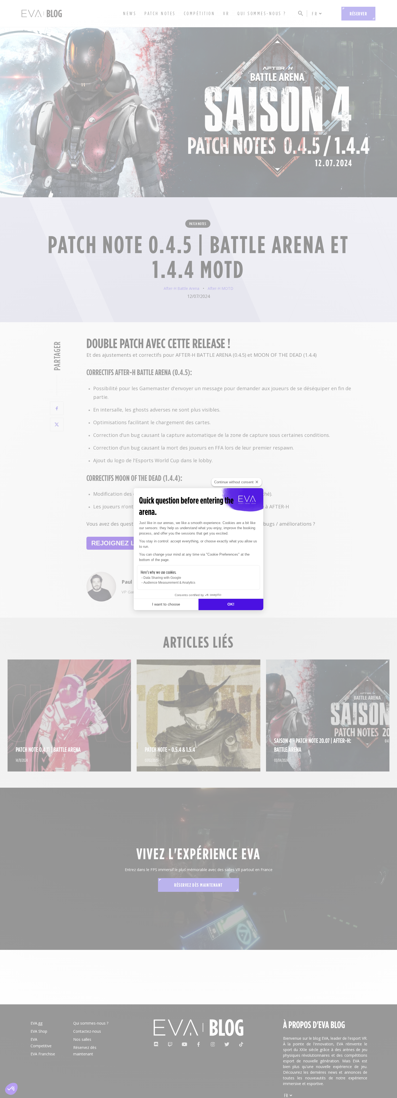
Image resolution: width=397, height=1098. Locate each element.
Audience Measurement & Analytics (169, 582)
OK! (230, 604)
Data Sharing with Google (162, 578)
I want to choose (166, 604)
